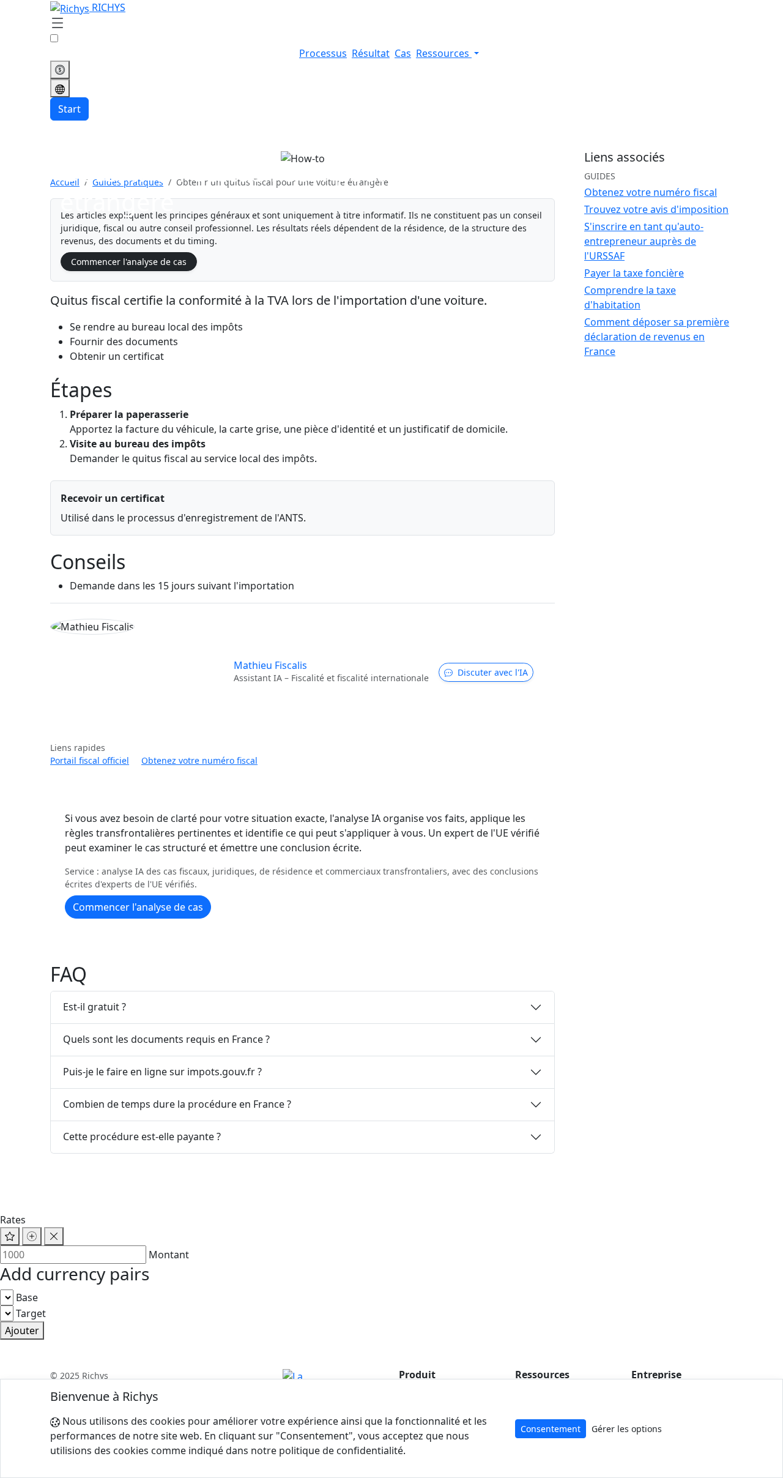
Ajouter (22, 1330)
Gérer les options (627, 1429)
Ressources (444, 53)
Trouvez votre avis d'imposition (656, 209)
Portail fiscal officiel (89, 760)
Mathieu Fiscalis (270, 665)
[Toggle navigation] (57, 24)
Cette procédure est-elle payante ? (142, 1136)
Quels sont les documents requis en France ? (166, 1039)
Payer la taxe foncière (634, 273)
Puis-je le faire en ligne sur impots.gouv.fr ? (162, 1071)
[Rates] (60, 70)
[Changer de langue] (60, 88)
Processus (323, 53)
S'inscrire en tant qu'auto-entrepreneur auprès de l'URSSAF (643, 241)
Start (69, 109)
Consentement (551, 1429)
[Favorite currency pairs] (10, 1236)
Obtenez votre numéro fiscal (199, 760)
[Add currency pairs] (32, 1236)
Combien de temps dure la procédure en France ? (177, 1104)
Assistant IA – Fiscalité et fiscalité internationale (331, 678)
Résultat (371, 53)
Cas (403, 53)
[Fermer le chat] (54, 1236)
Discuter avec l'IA (493, 672)
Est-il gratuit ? (94, 1006)
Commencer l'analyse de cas (129, 261)
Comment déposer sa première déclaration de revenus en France (656, 336)
